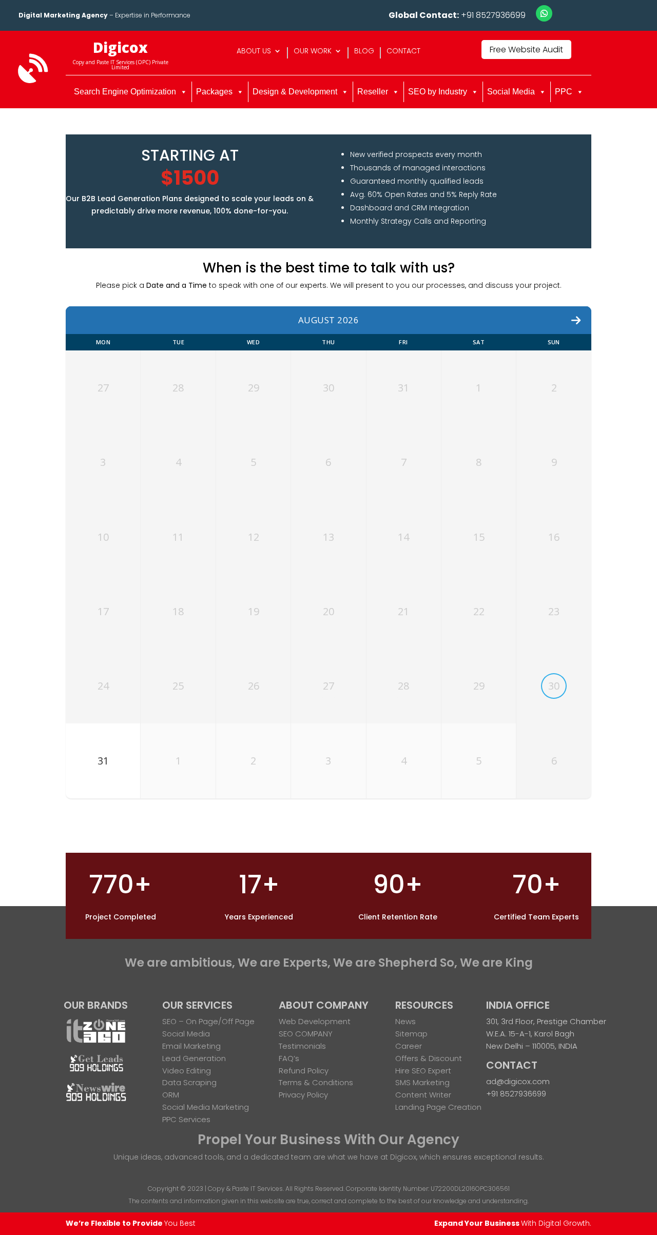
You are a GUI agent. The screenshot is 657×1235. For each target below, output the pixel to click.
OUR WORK (313, 51)
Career (408, 1046)
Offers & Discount (428, 1058)
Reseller (372, 91)
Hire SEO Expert (423, 1070)
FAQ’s (289, 1058)
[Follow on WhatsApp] (544, 13)
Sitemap (411, 1033)
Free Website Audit (526, 49)
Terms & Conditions (316, 1082)
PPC (563, 91)
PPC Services (186, 1119)
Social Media (511, 91)
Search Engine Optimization (125, 91)
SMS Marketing (422, 1082)
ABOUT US (254, 51)
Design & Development (295, 91)
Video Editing (186, 1070)
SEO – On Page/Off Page (208, 1021)
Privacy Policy (303, 1094)
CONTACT (403, 51)
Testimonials (302, 1046)
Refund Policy (303, 1070)
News (405, 1021)
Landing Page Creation (438, 1107)
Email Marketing (191, 1046)
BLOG (364, 51)
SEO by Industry (437, 91)
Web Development (315, 1021)
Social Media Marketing (205, 1107)
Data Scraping (189, 1082)
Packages (214, 91)
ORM (170, 1094)
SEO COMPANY (306, 1033)
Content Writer (423, 1094)
